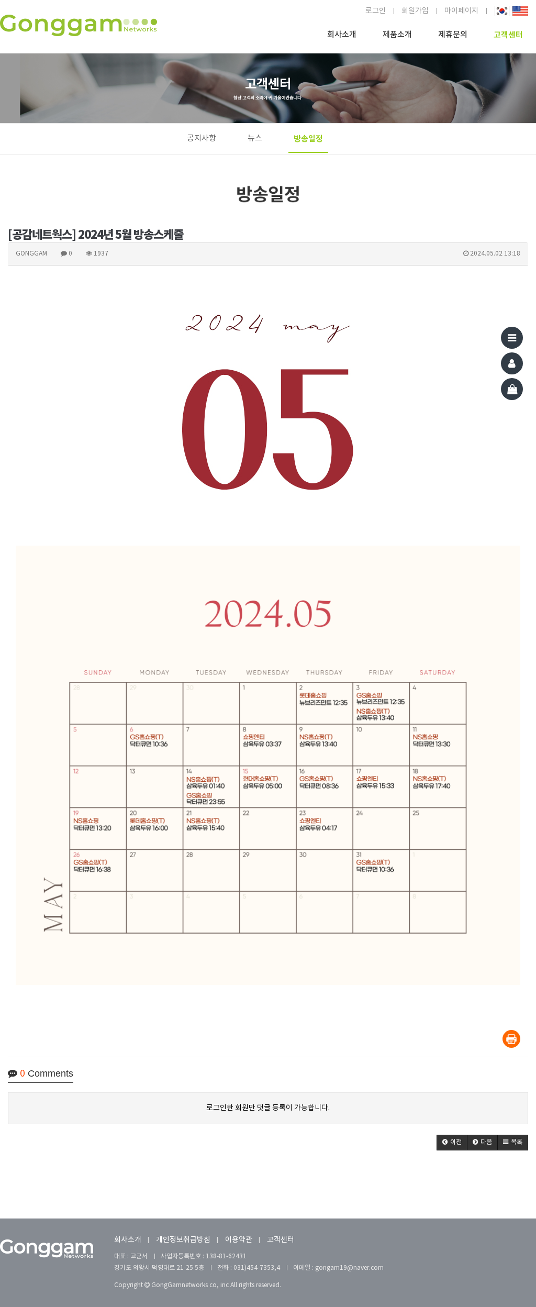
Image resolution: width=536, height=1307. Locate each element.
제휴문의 (452, 34)
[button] (452, 1142)
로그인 (375, 11)
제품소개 (397, 34)
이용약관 (238, 1240)
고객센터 (508, 35)
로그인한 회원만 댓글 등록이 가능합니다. (268, 1108)
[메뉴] (512, 338)
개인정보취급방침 (183, 1240)
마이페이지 (461, 11)
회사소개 (341, 34)
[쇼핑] (512, 389)
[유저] (512, 363)
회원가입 (415, 11)
